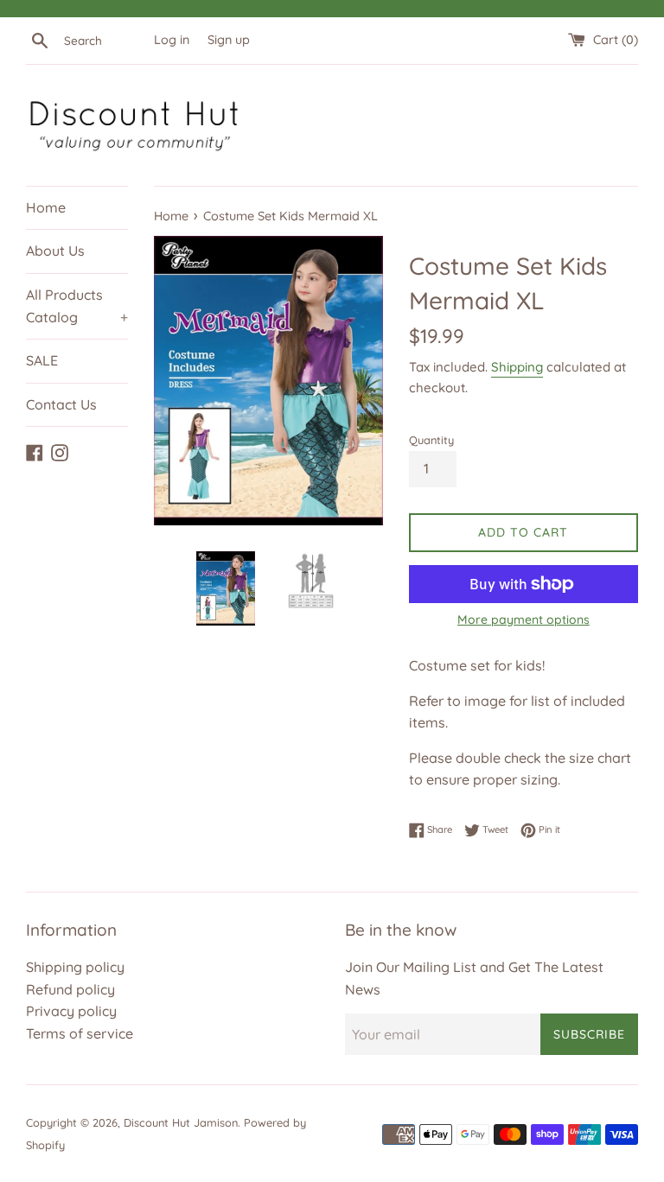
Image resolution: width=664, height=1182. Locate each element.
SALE (42, 360)
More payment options (523, 619)
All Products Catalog (77, 306)
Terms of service (79, 1033)
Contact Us (61, 404)
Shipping (517, 367)
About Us (55, 250)
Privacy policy (71, 1011)
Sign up (229, 40)
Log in (171, 40)
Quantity (431, 440)
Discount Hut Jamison (181, 1122)
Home (46, 207)
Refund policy (70, 989)
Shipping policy (75, 966)
